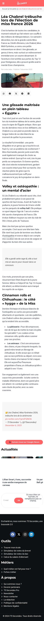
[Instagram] (25, 534)
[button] (3, 93)
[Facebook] (13, 534)
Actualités (13, 9)
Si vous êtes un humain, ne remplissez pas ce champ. (33, 498)
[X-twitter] (19, 534)
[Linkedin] (31, 534)
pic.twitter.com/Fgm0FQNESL (18, 419)
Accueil (4, 9)
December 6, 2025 (13, 425)
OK (19, 500)
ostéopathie (9, 236)
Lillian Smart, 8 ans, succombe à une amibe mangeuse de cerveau (16, 482)
